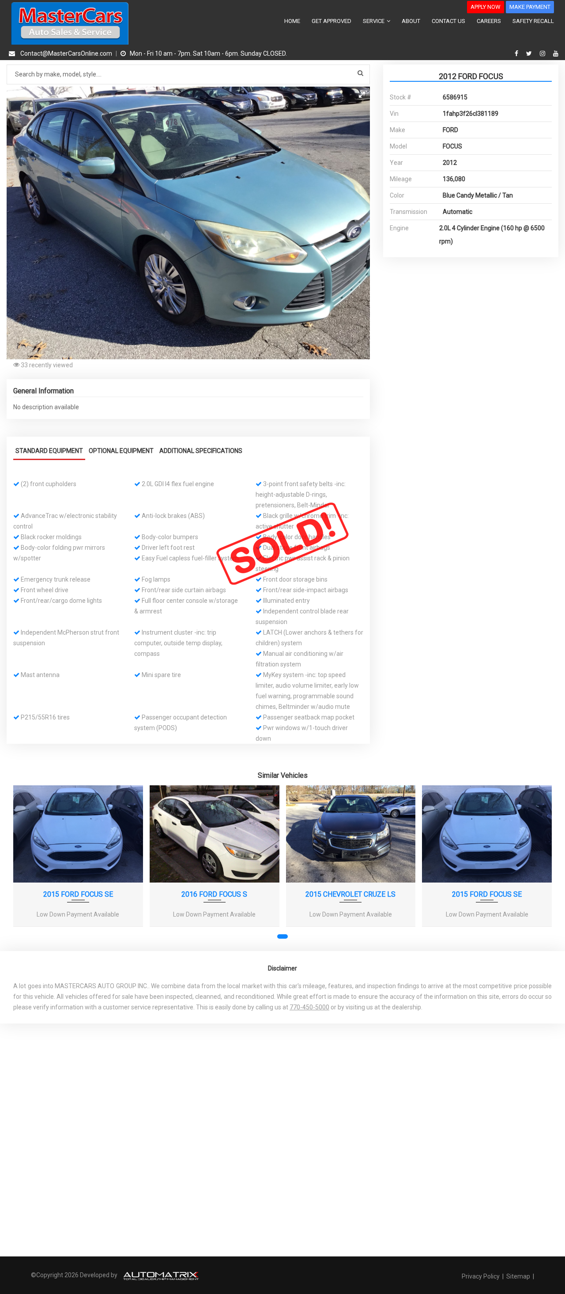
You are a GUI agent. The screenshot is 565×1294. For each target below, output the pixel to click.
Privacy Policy (481, 1276)
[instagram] (543, 53)
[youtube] (555, 53)
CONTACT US (448, 21)
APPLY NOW (486, 7)
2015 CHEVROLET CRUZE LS (350, 894)
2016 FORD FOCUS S (214, 894)
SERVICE (374, 21)
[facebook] (517, 53)
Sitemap (518, 1276)
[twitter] (530, 53)
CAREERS (489, 21)
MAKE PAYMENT (529, 7)
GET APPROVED (331, 21)
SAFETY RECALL (533, 21)
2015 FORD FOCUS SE (78, 894)
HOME (292, 21)
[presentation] (25, 866)
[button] (362, 95)
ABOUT (411, 21)
